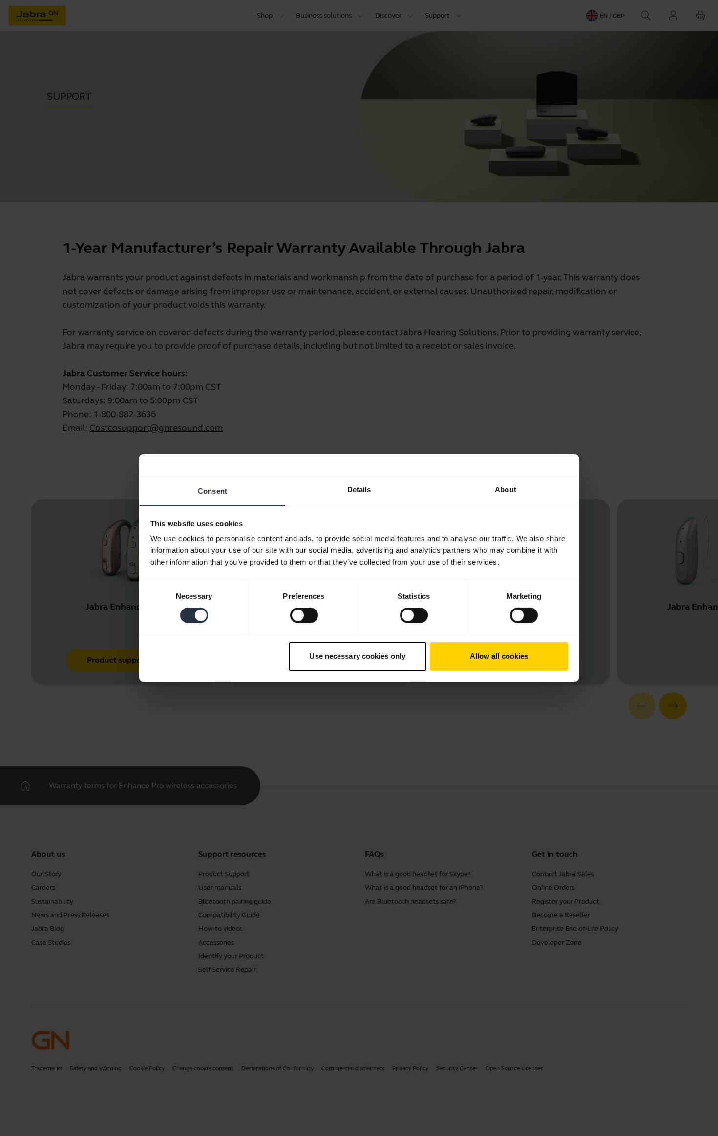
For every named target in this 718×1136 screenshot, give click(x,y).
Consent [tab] (212, 491)
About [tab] (505, 489)
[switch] (304, 615)
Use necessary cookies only (357, 656)
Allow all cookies (499, 656)
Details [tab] (359, 489)
